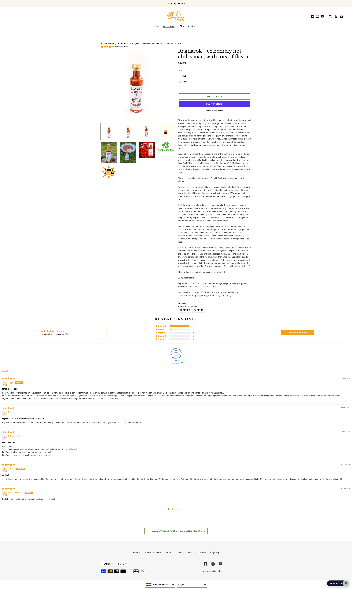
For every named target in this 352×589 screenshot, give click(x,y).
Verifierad (175, 363)
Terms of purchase (152, 552)
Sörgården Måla (215, 571)
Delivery (179, 552)
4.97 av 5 (59, 331)
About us (191, 552)
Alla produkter (107, 43)
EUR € (121, 563)
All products (123, 43)
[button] (107, 46)
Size (180, 70)
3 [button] (177, 509)
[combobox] (160, 584)
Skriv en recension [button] (298, 332)
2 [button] (172, 509)
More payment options (214, 110)
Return (168, 552)
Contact (202, 552)
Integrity (136, 552)
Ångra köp (214, 552)
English (107, 563)
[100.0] (176, 353)
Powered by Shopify (241, 571)
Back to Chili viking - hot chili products (178, 531)
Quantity (183, 81)
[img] (8, 378)
